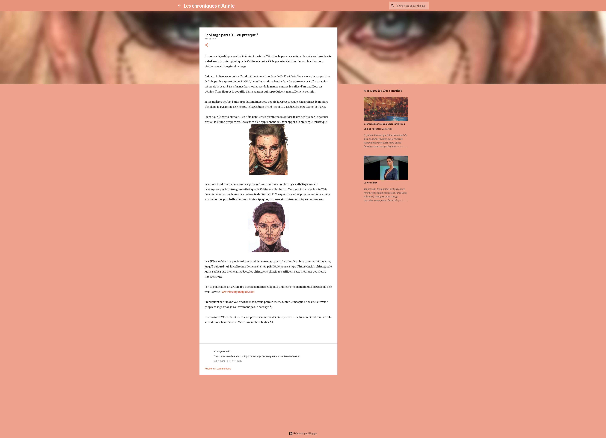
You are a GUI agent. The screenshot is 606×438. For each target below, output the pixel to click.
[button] (206, 45)
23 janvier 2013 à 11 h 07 (228, 361)
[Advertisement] (268, 402)
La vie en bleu (370, 182)
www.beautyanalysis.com (238, 291)
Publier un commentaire (218, 368)
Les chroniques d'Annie (209, 6)
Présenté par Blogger (305, 433)
